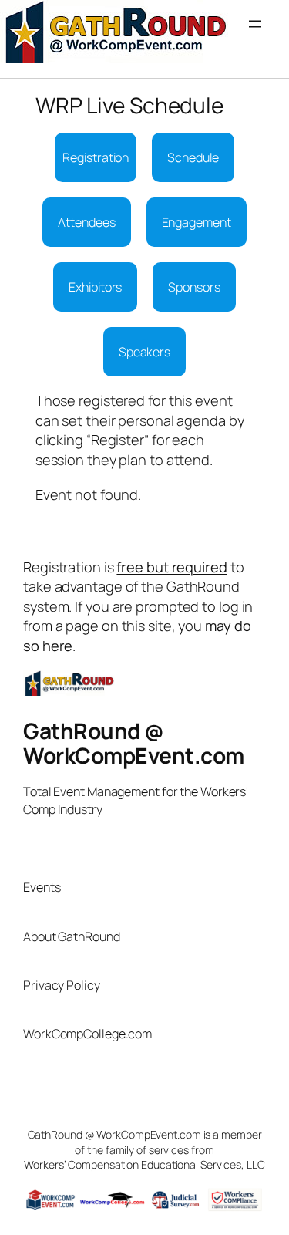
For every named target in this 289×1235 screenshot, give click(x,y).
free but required (171, 567)
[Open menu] (263, 32)
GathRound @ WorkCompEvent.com (133, 743)
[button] (95, 157)
